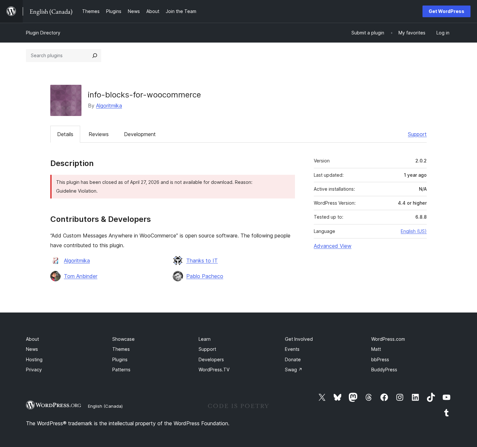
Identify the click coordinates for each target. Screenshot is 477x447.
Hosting (34, 359)
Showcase (123, 339)
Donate (293, 359)
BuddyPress (384, 369)
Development (140, 134)
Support (417, 134)
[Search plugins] (94, 55)
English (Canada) (105, 406)
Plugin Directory (43, 32)
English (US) (414, 231)
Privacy (34, 369)
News (32, 349)
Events (292, 349)
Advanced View (332, 246)
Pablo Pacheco (204, 276)
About (32, 339)
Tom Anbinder (80, 276)
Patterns (121, 369)
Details (65, 134)
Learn (205, 339)
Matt (376, 349)
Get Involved (299, 339)
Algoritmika (109, 105)
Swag (293, 369)
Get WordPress (446, 11)
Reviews (99, 134)
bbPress (380, 359)
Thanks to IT (202, 260)
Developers (211, 359)
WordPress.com (388, 339)
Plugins (120, 359)
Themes (121, 349)
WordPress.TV (214, 369)
